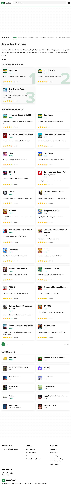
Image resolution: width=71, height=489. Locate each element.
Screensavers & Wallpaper (54, 37)
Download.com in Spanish (33, 459)
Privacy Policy (53, 449)
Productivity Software (41, 37)
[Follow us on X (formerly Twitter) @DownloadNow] (7, 473)
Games (15, 37)
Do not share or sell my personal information (56, 460)
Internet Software (22, 37)
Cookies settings (54, 464)
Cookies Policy (54, 456)
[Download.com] (6, 3)
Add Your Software (31, 453)
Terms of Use (53, 453)
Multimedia (31, 37)
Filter (3, 59)
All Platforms (5, 37)
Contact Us (29, 456)
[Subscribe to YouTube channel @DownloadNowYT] (11, 473)
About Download (30, 449)
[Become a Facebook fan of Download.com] (3, 473)
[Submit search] (14, 2)
